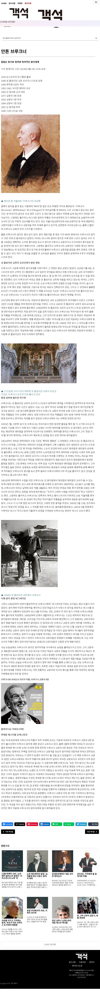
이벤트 (20, 3)
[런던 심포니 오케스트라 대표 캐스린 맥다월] (62, 908)
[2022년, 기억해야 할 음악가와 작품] (87, 861)
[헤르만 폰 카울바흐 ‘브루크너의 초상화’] (30, 154)
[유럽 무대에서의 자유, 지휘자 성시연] (37, 903)
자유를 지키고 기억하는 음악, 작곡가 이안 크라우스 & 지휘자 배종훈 (12, 922)
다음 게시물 (91, 831)
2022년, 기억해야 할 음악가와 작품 (87, 875)
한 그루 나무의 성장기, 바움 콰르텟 (87, 916)
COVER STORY (7, 22)
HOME (4, 3)
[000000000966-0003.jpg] (22, 703)
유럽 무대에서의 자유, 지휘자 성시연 (37, 911)
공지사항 (12, 3)
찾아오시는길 (77, 965)
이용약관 (82, 962)
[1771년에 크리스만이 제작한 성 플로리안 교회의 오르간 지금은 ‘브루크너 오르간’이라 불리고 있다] (39, 363)
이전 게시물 (9, 831)
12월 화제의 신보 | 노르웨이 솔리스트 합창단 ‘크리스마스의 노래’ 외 (12, 875)
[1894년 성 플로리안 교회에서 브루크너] (29, 553)
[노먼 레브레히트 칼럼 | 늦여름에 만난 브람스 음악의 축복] (37, 861)
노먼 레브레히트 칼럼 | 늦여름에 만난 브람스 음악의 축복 (37, 876)
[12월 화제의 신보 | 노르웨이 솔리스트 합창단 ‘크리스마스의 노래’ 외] (12, 861)
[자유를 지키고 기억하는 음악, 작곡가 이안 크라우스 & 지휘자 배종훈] (12, 908)
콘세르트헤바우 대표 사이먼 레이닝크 (62, 875)
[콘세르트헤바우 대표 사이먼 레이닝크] (62, 861)
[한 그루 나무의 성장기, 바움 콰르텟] (87, 905)
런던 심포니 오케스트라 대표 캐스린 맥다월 (61, 921)
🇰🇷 (96, 2)
